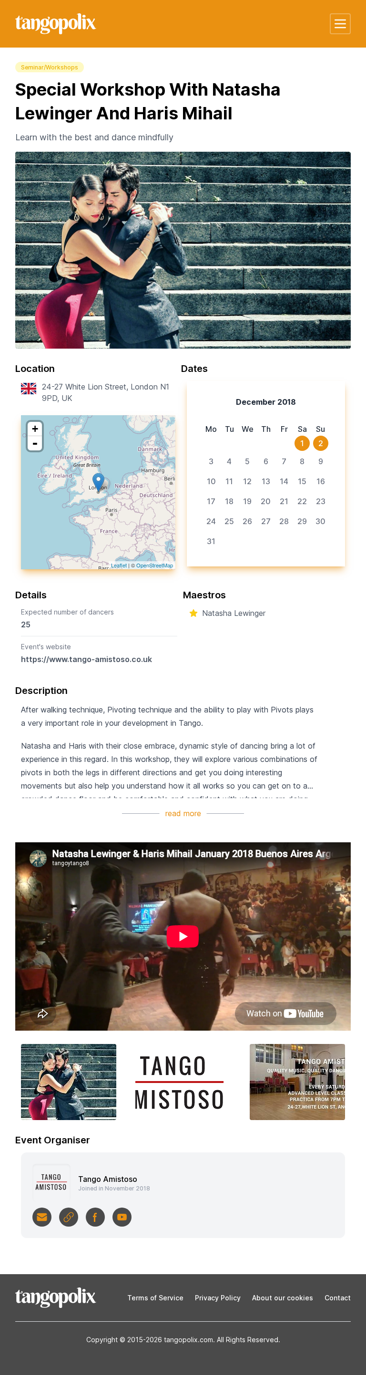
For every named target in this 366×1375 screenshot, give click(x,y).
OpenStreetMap (154, 565)
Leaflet (119, 565)
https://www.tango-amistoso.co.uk (86, 659)
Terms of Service (155, 1298)
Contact (338, 1298)
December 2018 (266, 402)
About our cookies (282, 1298)
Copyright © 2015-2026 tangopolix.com (149, 1340)
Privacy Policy (218, 1298)
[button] (340, 23)
